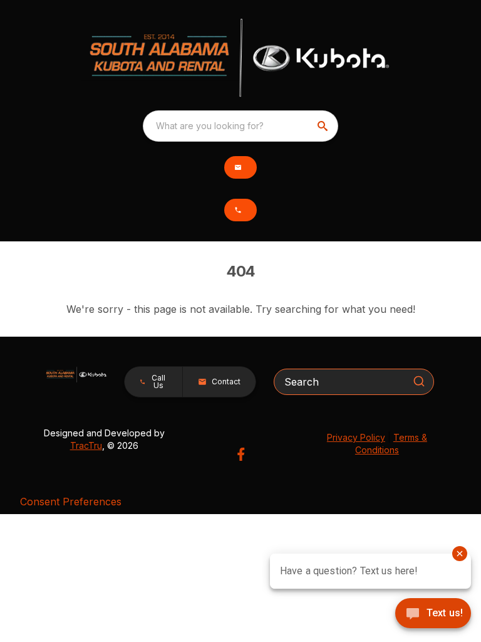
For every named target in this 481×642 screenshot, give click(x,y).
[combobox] (240, 126)
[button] (240, 167)
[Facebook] (241, 454)
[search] (324, 126)
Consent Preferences (71, 501)
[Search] (419, 381)
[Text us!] (433, 614)
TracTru (86, 445)
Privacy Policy (356, 437)
